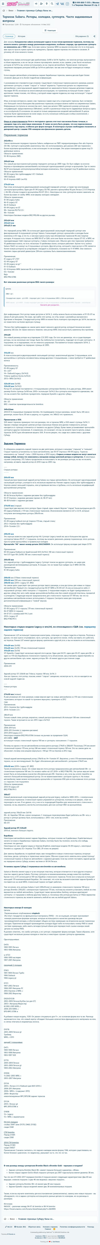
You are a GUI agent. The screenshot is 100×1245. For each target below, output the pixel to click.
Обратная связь (34, 1227)
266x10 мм (9, 477)
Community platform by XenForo (49, 1232)
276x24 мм (9, 184)
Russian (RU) (21, 1227)
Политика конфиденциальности (72, 1227)
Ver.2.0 (9, 1227)
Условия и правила (50, 1227)
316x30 (7, 353)
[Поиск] (52, 3)
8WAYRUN (61, 1236)
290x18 (7, 577)
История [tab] (21, 36)
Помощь (90, 1227)
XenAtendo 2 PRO (40, 1238)
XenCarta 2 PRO (40, 1236)
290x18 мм (9, 580)
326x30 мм (9, 383)
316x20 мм (9, 645)
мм (12, 223)
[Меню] (3, 3)
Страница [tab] (9, 36)
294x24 (7, 223)
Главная (48, 1229)
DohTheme (56, 1242)
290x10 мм (9, 534)
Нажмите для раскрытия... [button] (50, 305)
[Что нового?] (46, 3)
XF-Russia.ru (11, 1234)
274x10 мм (9, 505)
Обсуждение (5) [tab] (82, 36)
